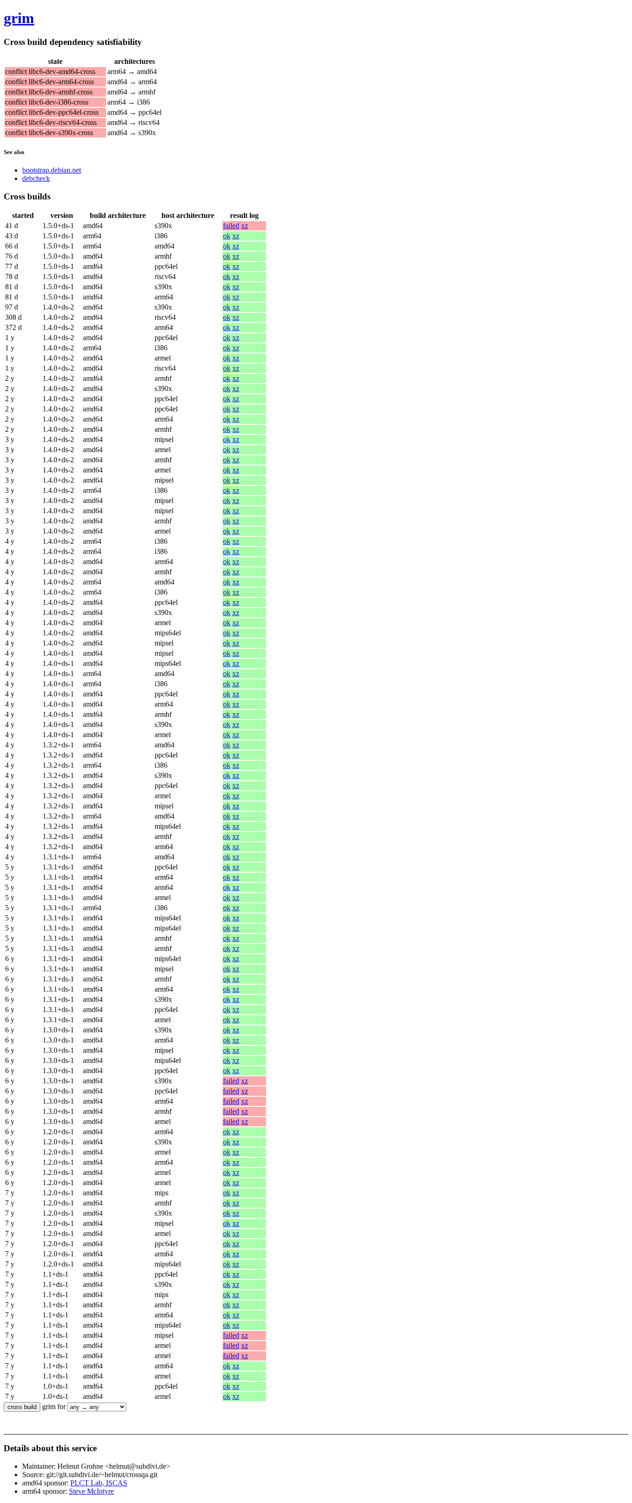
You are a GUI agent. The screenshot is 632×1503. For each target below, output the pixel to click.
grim (19, 18)
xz (244, 226)
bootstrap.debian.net (51, 170)
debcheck (36, 178)
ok (226, 236)
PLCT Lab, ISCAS (98, 1483)
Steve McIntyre (91, 1491)
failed (231, 226)
